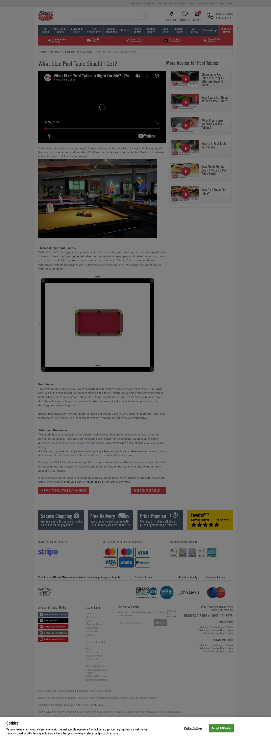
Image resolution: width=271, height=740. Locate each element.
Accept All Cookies (221, 728)
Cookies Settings (193, 728)
